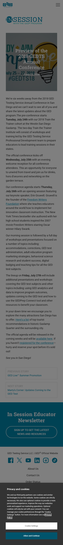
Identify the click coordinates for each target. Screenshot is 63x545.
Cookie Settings (31, 526)
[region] (31, 514)
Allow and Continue (31, 536)
